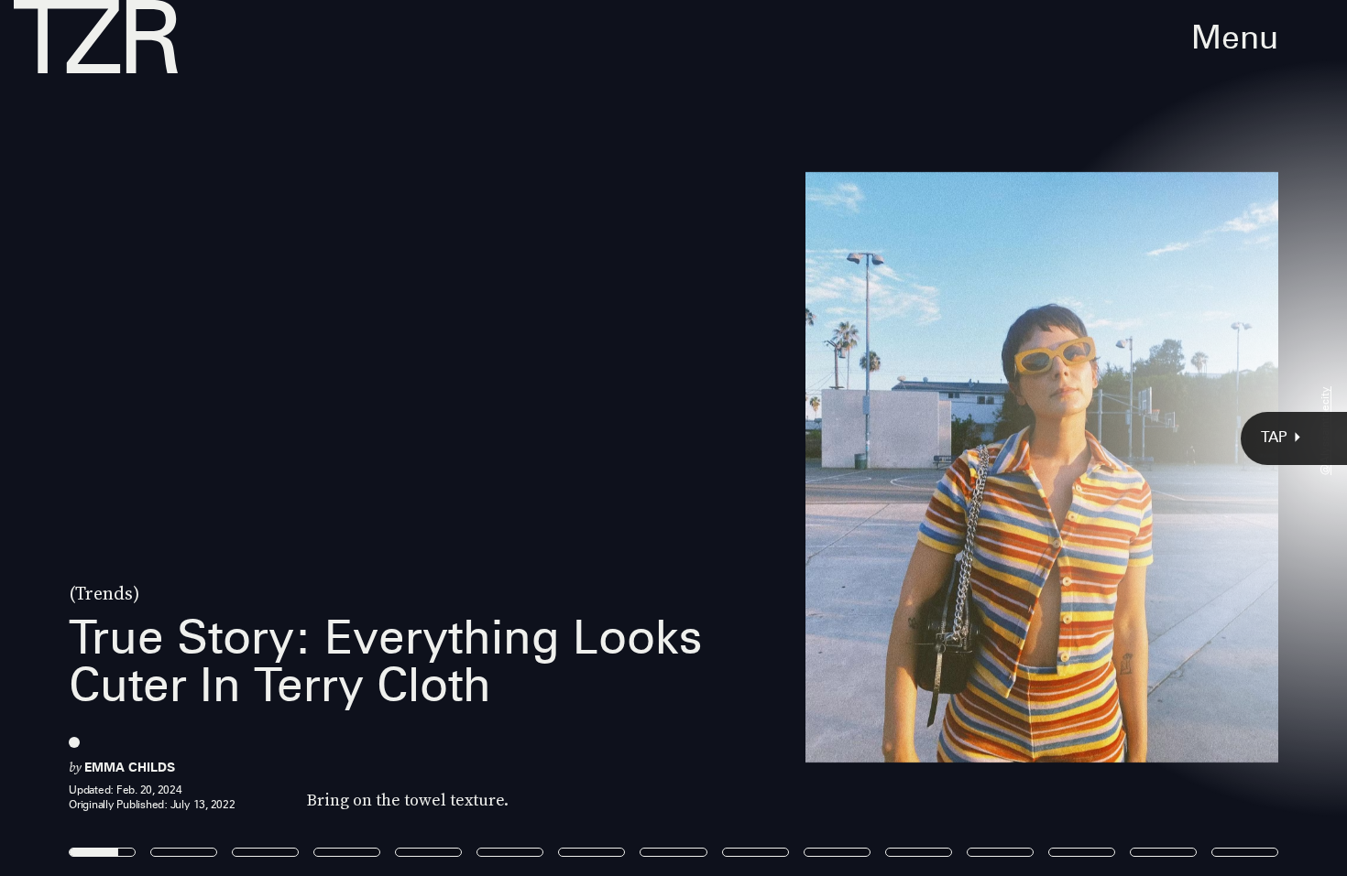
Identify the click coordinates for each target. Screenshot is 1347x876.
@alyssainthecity (1324, 430)
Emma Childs (129, 767)
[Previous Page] (222, 438)
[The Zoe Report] (96, 36)
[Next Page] (895, 438)
